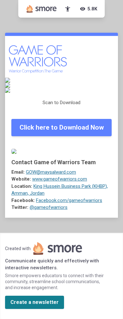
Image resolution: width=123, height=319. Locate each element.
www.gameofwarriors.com (59, 179)
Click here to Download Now (62, 127)
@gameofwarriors (48, 207)
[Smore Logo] (41, 9)
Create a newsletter (34, 302)
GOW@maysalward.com (51, 172)
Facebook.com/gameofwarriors (69, 200)
